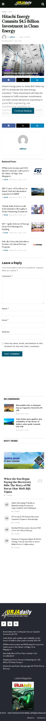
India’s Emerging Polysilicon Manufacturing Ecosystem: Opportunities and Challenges (24, 505)
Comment (7, 276)
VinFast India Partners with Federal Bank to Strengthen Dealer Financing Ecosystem (14, 209)
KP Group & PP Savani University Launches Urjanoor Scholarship (25, 517)
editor (12, 37)
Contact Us (41, 718)
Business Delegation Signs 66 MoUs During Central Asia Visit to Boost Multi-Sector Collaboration (26, 541)
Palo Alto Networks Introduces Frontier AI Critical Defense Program (15, 244)
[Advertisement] (24, 375)
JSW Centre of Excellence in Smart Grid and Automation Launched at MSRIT (14, 191)
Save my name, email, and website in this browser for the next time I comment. (23, 344)
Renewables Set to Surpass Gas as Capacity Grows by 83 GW (29, 407)
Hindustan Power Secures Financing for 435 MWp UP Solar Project (21, 661)
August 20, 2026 (16, 250)
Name (5, 308)
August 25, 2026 (16, 180)
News (10, 12)
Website (6, 332)
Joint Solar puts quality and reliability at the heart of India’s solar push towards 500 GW (29, 423)
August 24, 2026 (16, 197)
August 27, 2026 (22, 414)
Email (5, 320)
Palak (6, 180)
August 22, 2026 (16, 215)
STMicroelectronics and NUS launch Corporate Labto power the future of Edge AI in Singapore (23, 647)
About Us (30, 718)
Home (4, 12)
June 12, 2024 (25, 37)
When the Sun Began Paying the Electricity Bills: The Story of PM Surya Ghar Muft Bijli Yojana (17, 485)
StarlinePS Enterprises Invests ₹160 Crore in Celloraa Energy (26, 529)
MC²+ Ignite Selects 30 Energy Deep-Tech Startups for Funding (15, 227)
